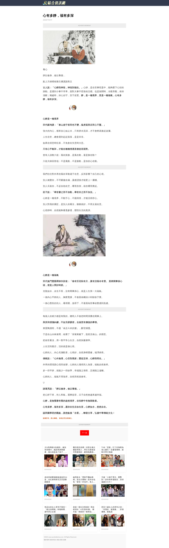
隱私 (61, 540)
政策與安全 (53, 540)
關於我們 (46, 540)
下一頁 (84, 433)
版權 (64, 540)
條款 (58, 540)
